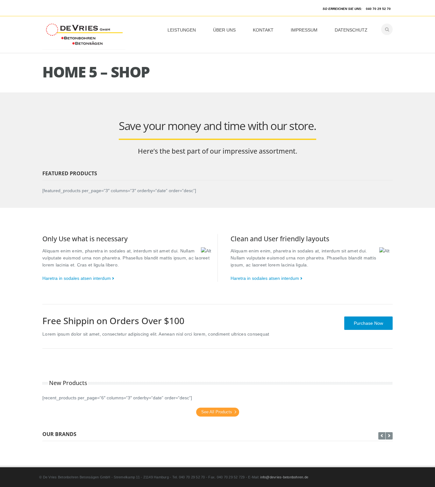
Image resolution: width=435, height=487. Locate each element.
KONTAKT (263, 30)
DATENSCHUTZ (351, 30)
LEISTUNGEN (182, 30)
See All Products (216, 412)
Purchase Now (368, 323)
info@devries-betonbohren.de (284, 477)
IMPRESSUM (304, 30)
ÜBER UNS (224, 30)
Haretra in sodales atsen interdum (76, 278)
